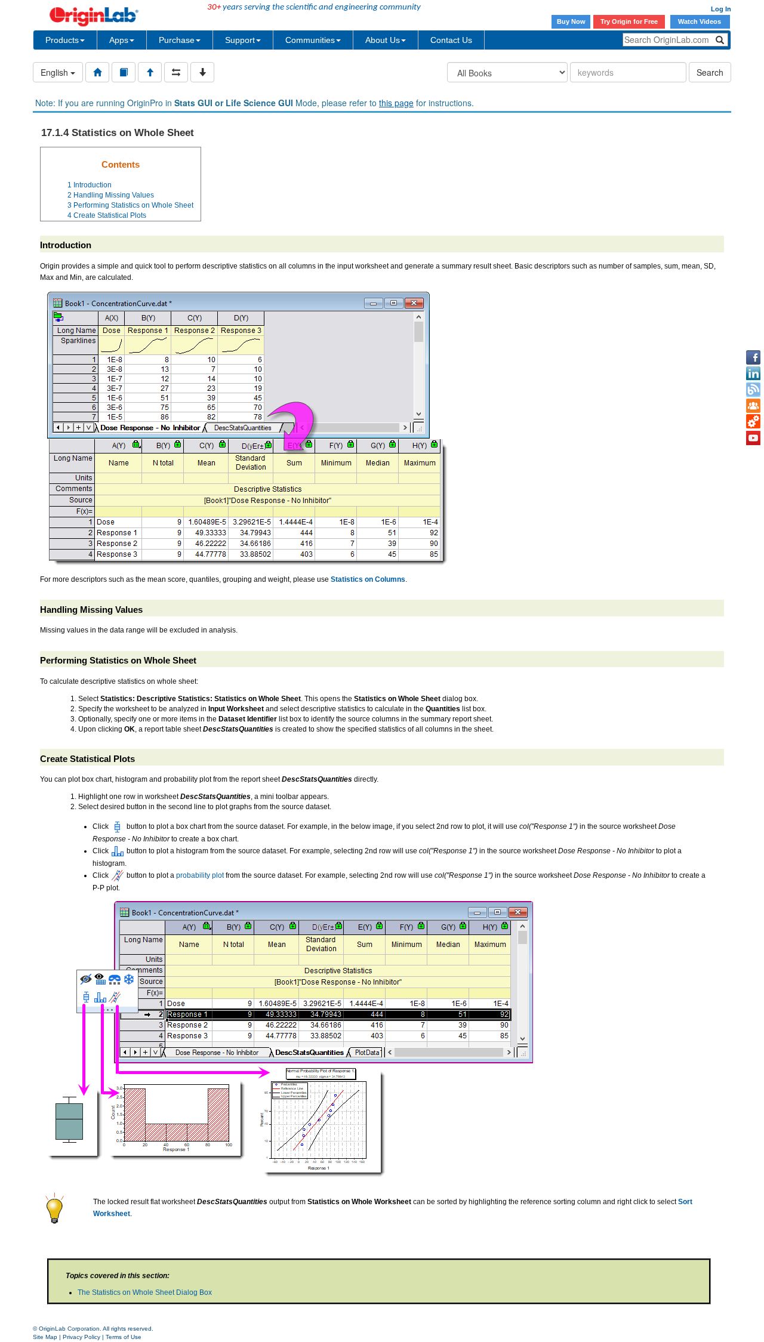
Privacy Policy (81, 1337)
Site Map (45, 1337)
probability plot (200, 875)
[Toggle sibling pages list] (176, 72)
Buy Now (571, 21)
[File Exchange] (753, 422)
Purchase (177, 40)
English (55, 72)
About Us (382, 40)
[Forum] (753, 406)
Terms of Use (123, 1337)
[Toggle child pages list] (202, 72)
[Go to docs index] (97, 72)
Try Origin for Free (629, 21)
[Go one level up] (150, 72)
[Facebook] (753, 357)
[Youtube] (753, 438)
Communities (310, 40)
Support (240, 40)
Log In (721, 9)
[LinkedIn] (753, 373)
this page (396, 103)
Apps (118, 40)
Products (62, 40)
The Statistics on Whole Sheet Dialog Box (145, 1292)
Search (710, 72)
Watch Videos (700, 21)
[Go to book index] (123, 72)
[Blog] (753, 389)
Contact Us (451, 40)
